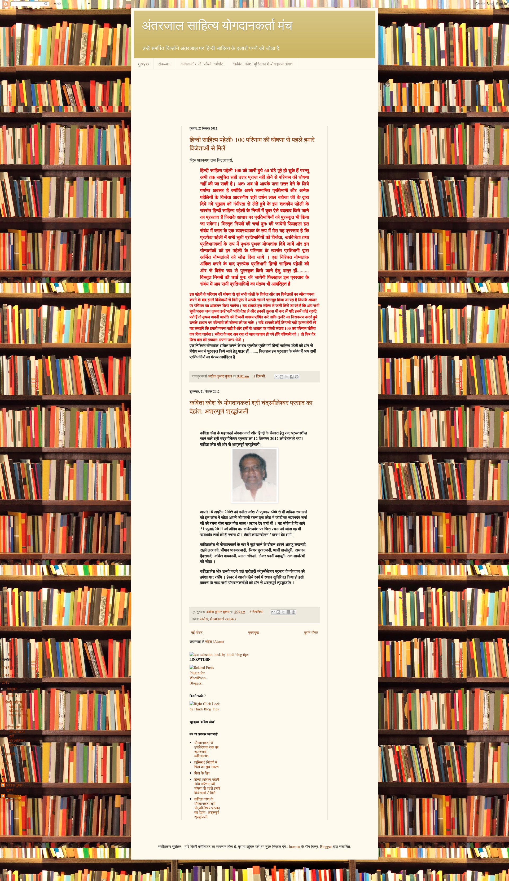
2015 (6, 667)
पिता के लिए (201, 773)
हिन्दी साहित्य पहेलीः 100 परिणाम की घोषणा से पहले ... (16, 711)
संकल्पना (165, 63)
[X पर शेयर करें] (286, 376)
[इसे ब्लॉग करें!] (281, 376)
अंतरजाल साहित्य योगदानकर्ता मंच (217, 24)
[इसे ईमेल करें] (276, 376)
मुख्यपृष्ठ (253, 632)
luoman (294, 846)
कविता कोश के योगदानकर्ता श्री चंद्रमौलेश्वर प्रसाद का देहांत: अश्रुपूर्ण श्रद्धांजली (207, 808)
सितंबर (11, 695)
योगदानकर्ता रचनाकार (223, 619)
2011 (6, 763)
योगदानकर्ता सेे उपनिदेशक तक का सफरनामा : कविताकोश (206, 749)
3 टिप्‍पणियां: (256, 611)
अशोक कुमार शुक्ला (220, 376)
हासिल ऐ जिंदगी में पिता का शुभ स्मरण (206, 764)
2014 (6, 675)
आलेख (204, 619)
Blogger (326, 846)
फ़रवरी (11, 754)
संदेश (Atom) (214, 641)
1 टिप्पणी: (260, 376)
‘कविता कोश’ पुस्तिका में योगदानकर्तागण (262, 63)
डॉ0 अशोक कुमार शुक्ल (13, 798)
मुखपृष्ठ (143, 63)
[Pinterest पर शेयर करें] (296, 376)
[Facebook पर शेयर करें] (291, 376)
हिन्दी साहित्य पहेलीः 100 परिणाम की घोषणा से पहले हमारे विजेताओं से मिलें (207, 786)
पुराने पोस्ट (311, 632)
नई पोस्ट (197, 632)
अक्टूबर (11, 688)
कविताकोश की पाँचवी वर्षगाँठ (202, 63)
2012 (6, 682)
